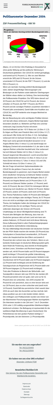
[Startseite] (36, 10)
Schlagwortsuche (26, 397)
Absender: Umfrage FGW (26, 362)
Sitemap (26, 394)
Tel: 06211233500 (26, 351)
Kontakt (26, 392)
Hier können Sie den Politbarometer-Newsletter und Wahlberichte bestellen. (26, 374)
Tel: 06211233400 (26, 348)
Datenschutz (26, 389)
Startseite (26, 386)
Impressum (27, 383)
